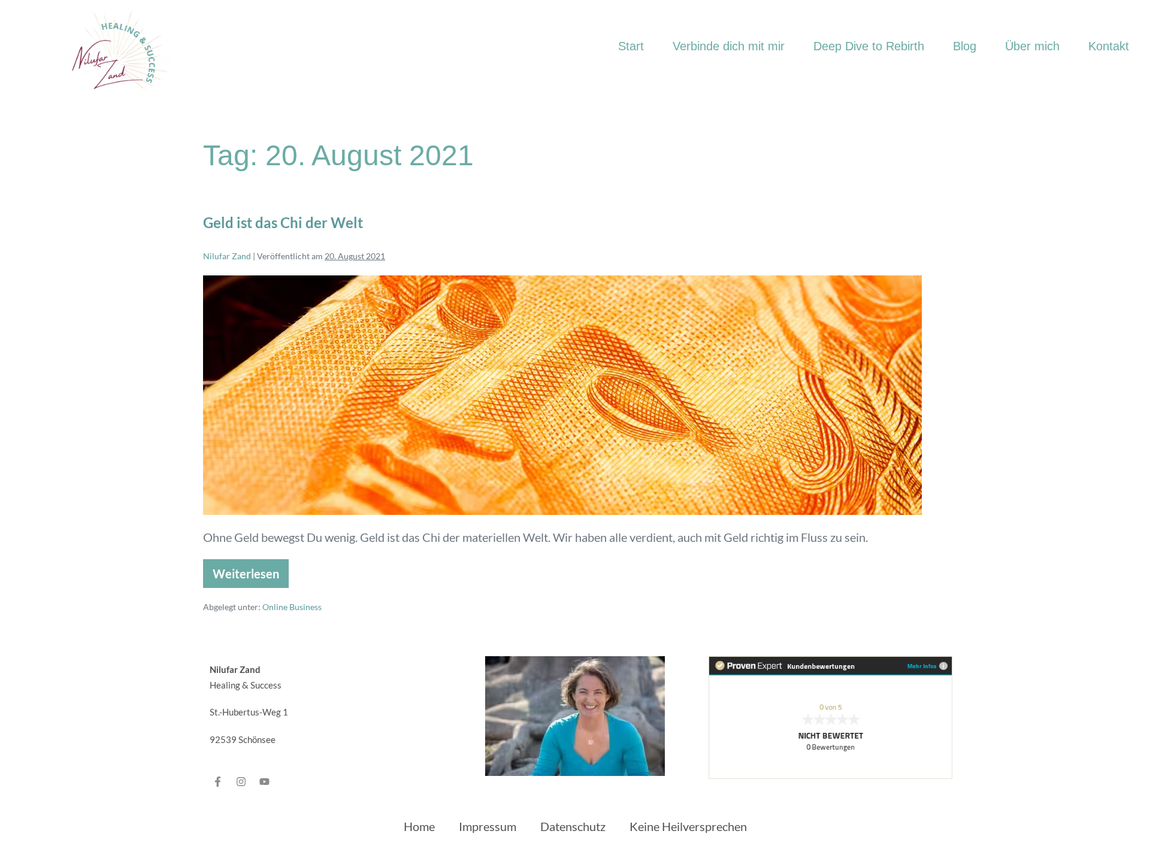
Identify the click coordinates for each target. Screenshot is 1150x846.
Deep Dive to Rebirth (868, 46)
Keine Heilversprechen (688, 826)
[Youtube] (265, 781)
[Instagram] (241, 781)
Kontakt (1108, 46)
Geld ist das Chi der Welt (283, 222)
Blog (964, 46)
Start (631, 46)
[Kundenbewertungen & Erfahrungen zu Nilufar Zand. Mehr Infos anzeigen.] (830, 715)
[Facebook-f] (218, 781)
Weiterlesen (246, 570)
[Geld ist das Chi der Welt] (562, 395)
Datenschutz (573, 826)
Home (419, 826)
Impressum (487, 826)
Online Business (292, 607)
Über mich (1032, 46)
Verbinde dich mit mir (729, 46)
